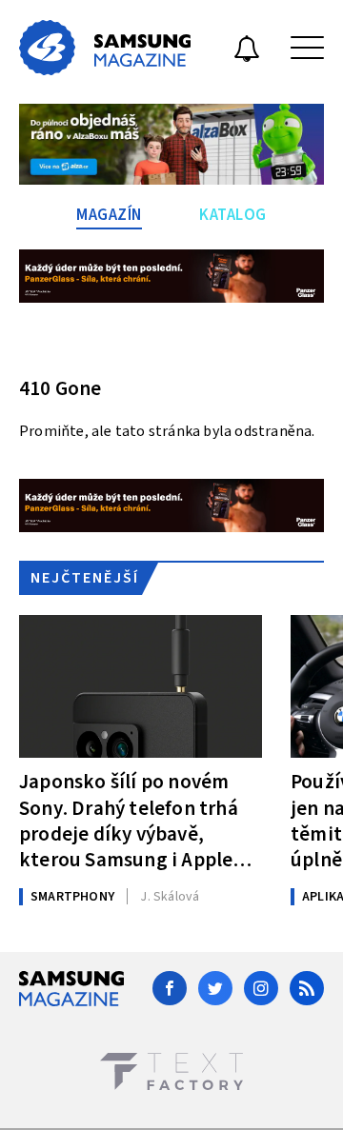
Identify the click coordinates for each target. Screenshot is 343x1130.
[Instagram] (261, 988)
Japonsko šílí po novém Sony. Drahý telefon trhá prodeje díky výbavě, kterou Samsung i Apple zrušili (128, 820)
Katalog (233, 215)
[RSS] (307, 988)
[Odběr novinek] (246, 51)
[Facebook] (169, 988)
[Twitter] (215, 988)
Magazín (109, 215)
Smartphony (72, 896)
